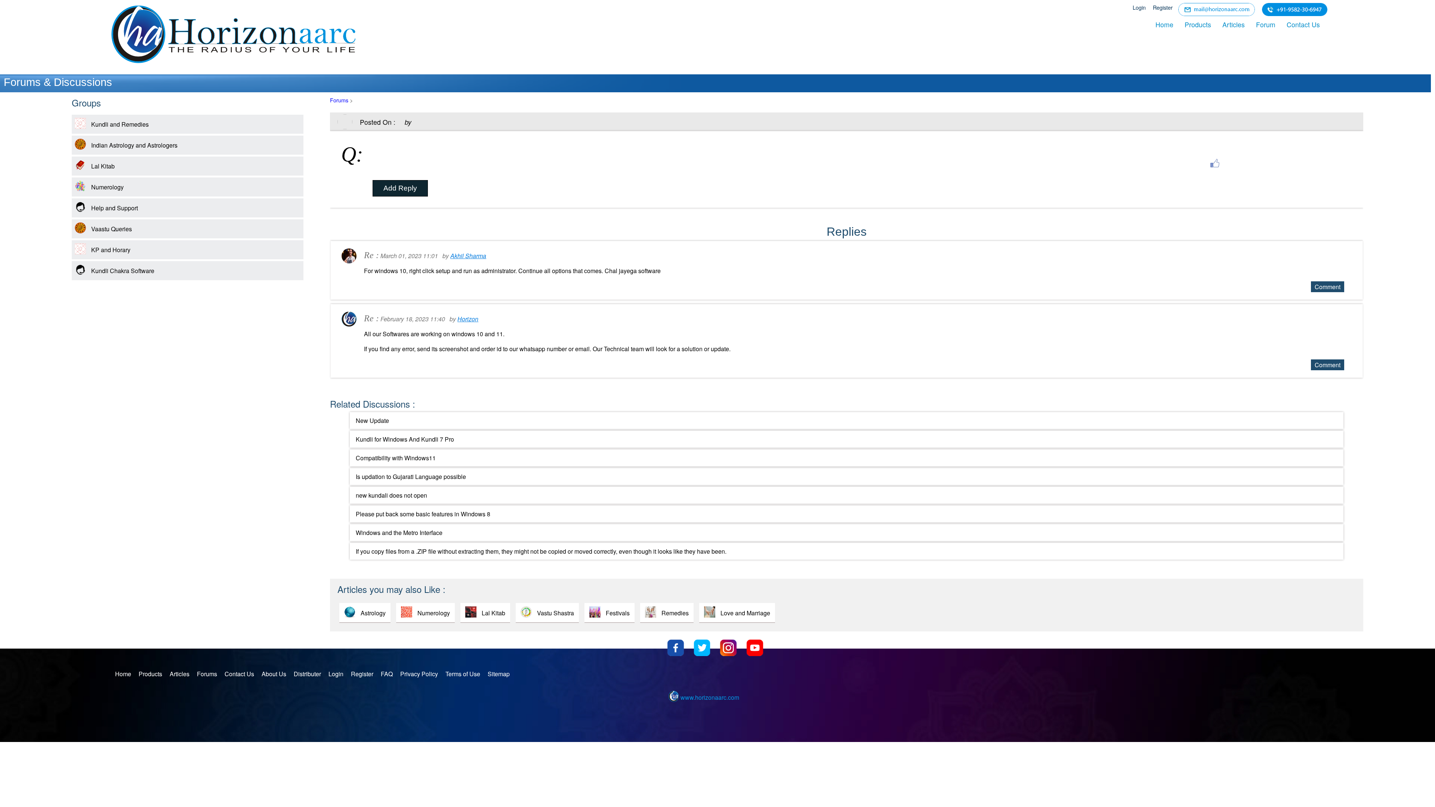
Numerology (433, 613)
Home (1164, 24)
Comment (1327, 286)
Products (1198, 24)
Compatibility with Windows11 (396, 458)
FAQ (387, 674)
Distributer (307, 674)
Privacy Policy (419, 674)
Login (1139, 7)
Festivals (618, 613)
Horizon (467, 319)
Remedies (675, 613)
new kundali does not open (391, 495)
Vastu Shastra (555, 613)
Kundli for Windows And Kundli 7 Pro (405, 439)
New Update (372, 420)
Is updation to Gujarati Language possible (411, 476)
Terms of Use (462, 674)
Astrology (373, 613)
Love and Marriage (745, 613)
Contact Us (1303, 24)
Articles (1233, 24)
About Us (274, 674)
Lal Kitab (493, 613)
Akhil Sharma (468, 255)
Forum (1265, 24)
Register (1163, 7)
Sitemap (499, 674)
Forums (339, 100)
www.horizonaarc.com (710, 697)
